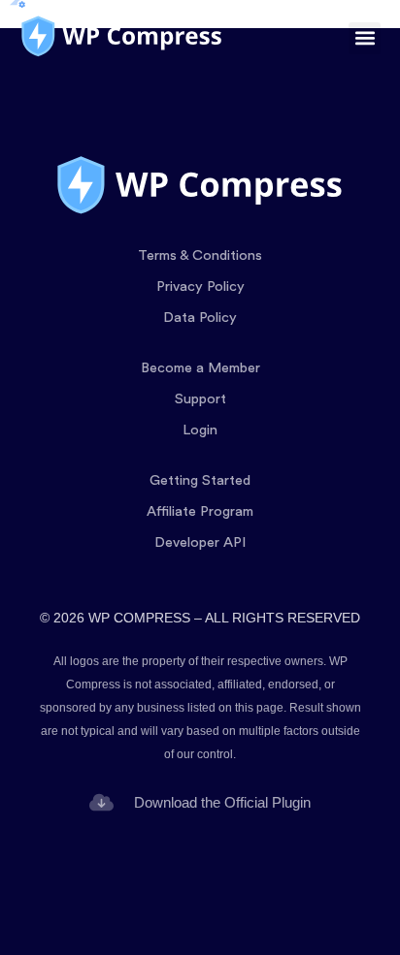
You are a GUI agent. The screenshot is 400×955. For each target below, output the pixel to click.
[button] (365, 38)
